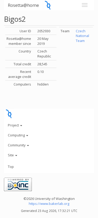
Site (11, 155)
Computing (17, 135)
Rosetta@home (23, 5)
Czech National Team (82, 36)
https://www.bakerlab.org (49, 203)
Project (14, 125)
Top (11, 166)
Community (17, 145)
